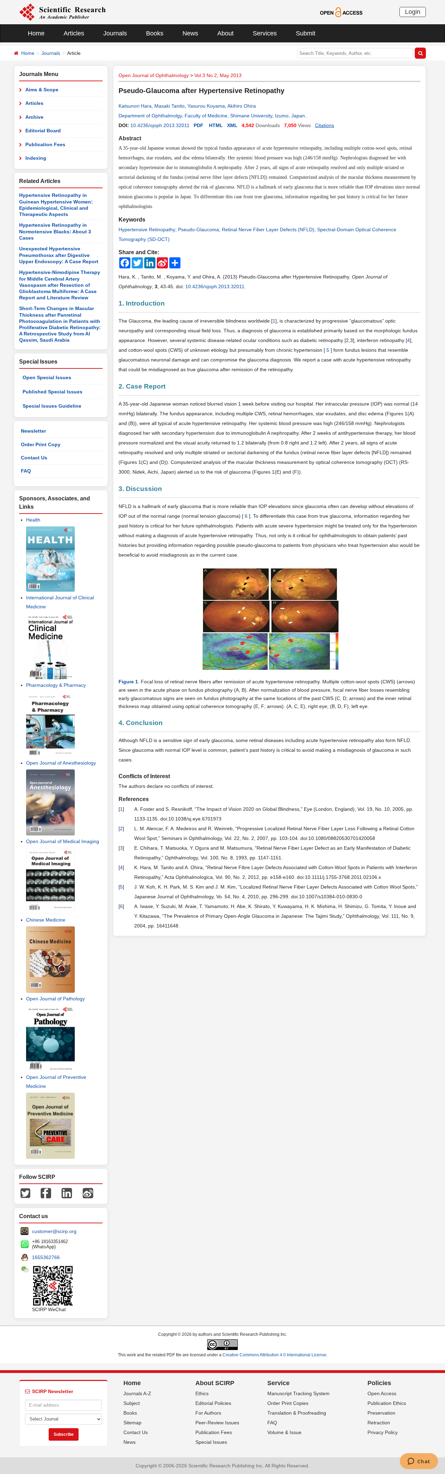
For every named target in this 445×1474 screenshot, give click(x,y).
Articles (74, 33)
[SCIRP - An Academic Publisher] (62, 12)
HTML (216, 125)
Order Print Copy (40, 444)
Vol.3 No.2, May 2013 (218, 75)
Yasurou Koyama (206, 106)
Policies (379, 1383)
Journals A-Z (137, 1393)
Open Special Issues (47, 377)
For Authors (208, 1413)
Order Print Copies (287, 1403)
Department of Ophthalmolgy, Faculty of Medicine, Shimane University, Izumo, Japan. (212, 115)
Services (265, 33)
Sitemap (132, 1422)
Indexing (35, 158)
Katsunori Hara (135, 106)
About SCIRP (214, 1383)
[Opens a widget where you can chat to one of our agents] (418, 1462)
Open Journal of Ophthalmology (154, 75)
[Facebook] (46, 1193)
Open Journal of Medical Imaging (62, 841)
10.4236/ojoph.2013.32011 (159, 125)
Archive (34, 117)
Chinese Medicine (45, 920)
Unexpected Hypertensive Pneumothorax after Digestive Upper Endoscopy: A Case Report (58, 255)
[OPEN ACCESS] (341, 12)
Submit (305, 33)
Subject (131, 1403)
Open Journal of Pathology (55, 998)
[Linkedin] (67, 1193)
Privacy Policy (382, 1432)
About (225, 33)
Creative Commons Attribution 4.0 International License (274, 1354)
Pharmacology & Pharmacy (56, 685)
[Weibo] (88, 1193)
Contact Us (34, 457)
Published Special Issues (52, 391)
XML (232, 125)
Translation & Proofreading (296, 1413)
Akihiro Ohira (241, 106)
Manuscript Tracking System (298, 1393)
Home (36, 33)
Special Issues (211, 1442)
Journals (115, 33)
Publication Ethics (386, 1403)
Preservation (381, 1413)
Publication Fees (45, 144)
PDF (198, 125)
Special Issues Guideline (52, 406)
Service (278, 1383)
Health (33, 520)
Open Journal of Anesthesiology (61, 763)
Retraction (378, 1422)
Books (154, 33)
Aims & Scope (41, 89)
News (190, 33)
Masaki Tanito (169, 106)
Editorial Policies (213, 1403)
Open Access (381, 1393)
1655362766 (46, 1257)
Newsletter (33, 431)
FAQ (26, 471)
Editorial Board (43, 130)
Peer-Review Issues (217, 1422)
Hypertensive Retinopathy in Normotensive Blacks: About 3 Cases (55, 231)
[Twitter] (25, 1193)
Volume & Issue (284, 1432)
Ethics (202, 1393)
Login (412, 11)
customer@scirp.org (54, 1231)
